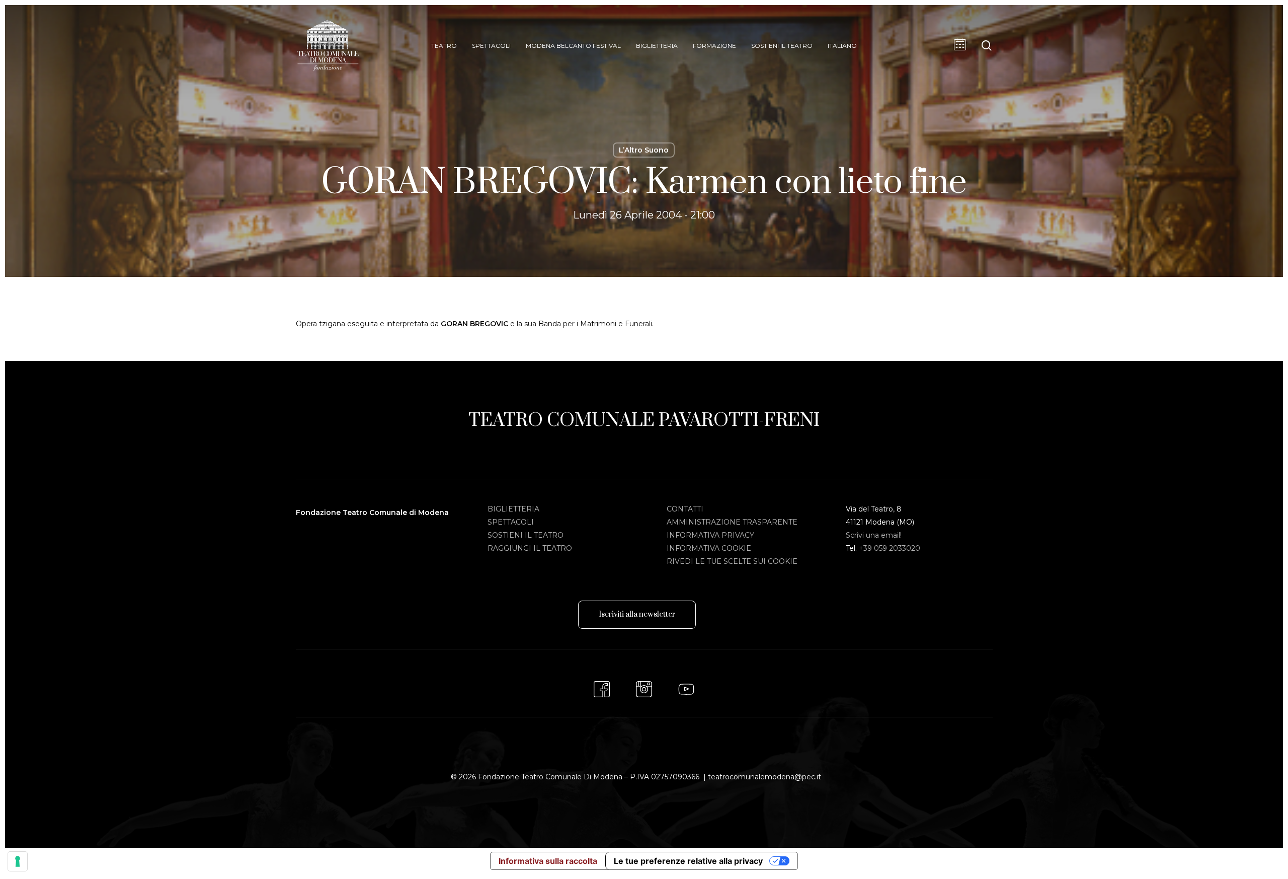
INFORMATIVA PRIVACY (710, 535)
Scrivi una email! (874, 535)
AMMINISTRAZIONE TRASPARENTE (732, 522)
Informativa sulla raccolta (548, 861)
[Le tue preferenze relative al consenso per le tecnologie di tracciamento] (17, 861)
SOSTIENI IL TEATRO (526, 535)
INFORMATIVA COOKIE (709, 548)
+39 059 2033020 (889, 548)
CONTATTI (685, 509)
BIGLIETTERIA (513, 509)
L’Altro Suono (644, 150)
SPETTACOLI (511, 522)
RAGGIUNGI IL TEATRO (530, 548)
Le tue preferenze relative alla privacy (688, 861)
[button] (637, 615)
